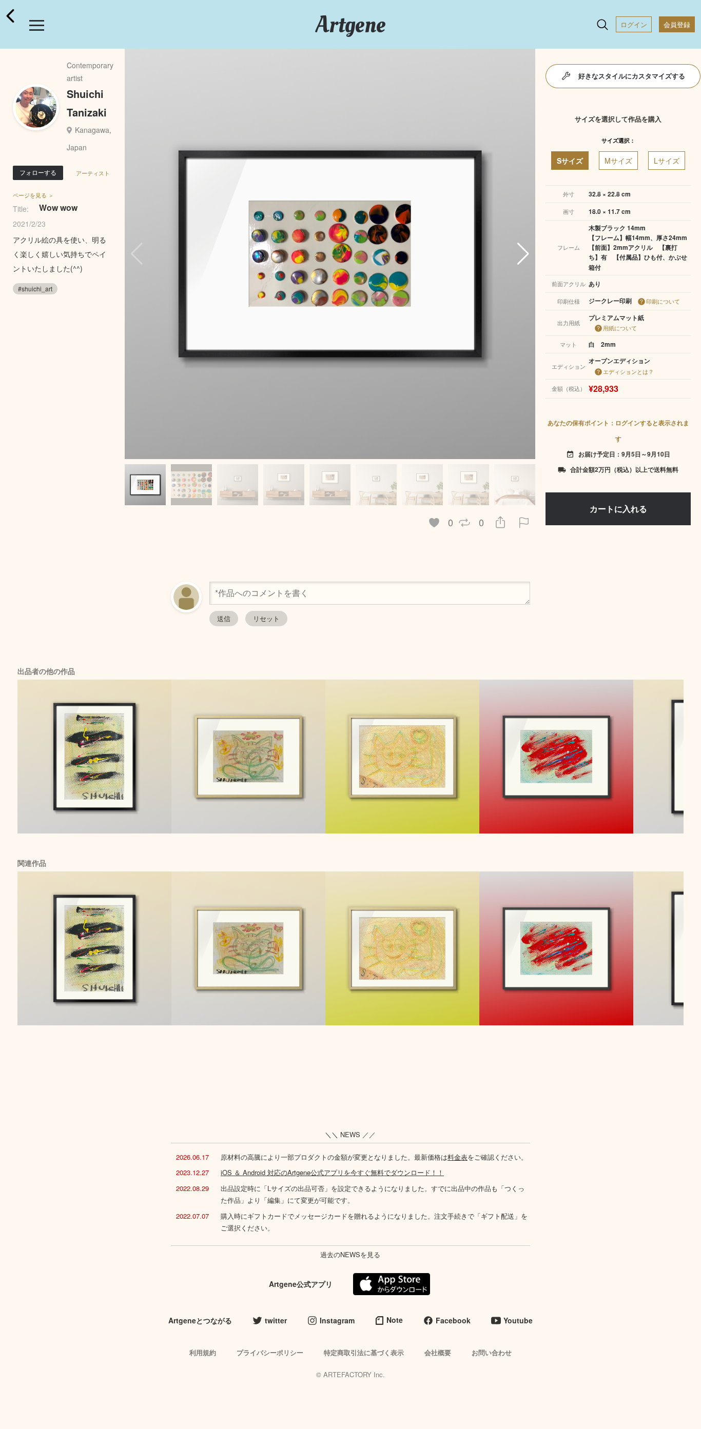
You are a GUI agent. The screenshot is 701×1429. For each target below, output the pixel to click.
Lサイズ (666, 160)
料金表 (457, 1157)
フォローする (38, 172)
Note (394, 1320)
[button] (523, 254)
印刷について (663, 301)
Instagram (337, 1320)
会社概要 (437, 1352)
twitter (276, 1320)
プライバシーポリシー (270, 1352)
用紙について (620, 328)
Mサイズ (618, 160)
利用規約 (202, 1352)
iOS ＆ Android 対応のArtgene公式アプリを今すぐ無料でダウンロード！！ (332, 1172)
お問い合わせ (492, 1352)
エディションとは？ (628, 371)
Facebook (453, 1320)
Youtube (518, 1320)
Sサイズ (570, 160)
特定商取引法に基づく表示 (364, 1352)
